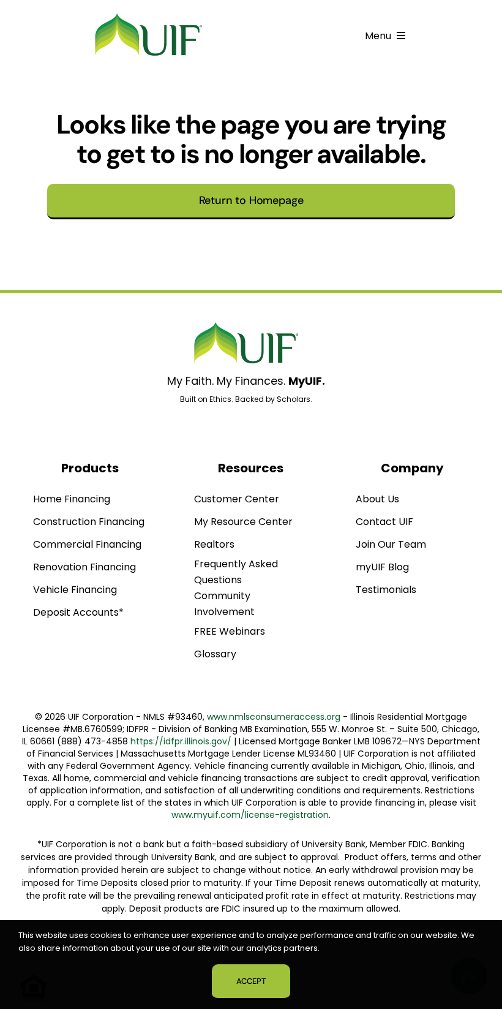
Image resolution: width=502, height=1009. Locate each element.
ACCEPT (250, 981)
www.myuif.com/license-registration (250, 815)
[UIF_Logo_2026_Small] (149, 16)
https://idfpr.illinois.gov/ (180, 741)
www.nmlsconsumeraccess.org (273, 717)
